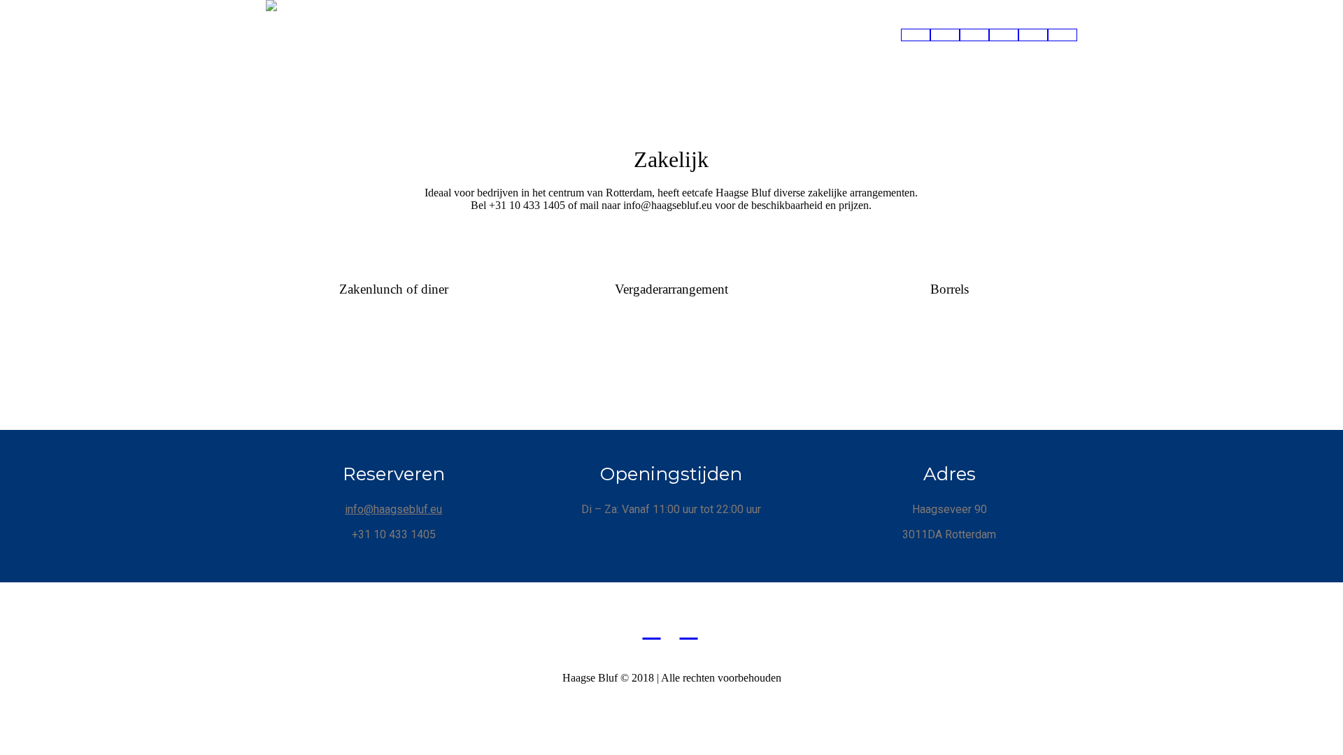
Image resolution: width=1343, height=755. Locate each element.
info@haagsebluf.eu (393, 509)
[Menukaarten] (945, 35)
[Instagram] (688, 628)
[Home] (915, 35)
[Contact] (1062, 35)
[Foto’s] (1003, 35)
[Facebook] (651, 628)
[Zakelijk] (1033, 35)
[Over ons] (974, 35)
